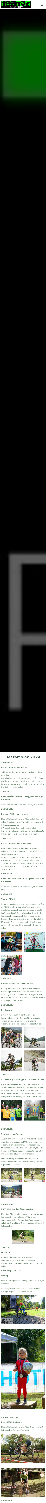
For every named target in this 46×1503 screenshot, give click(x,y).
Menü (42, 4)
